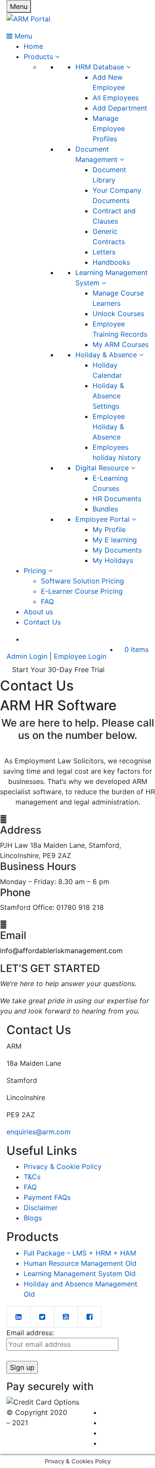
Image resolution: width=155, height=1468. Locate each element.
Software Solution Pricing (82, 581)
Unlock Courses (118, 313)
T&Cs (32, 1176)
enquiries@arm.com (38, 1131)
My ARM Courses (121, 344)
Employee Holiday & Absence (109, 426)
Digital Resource (103, 467)
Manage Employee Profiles (109, 128)
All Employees (116, 97)
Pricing (36, 570)
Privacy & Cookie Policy (63, 1166)
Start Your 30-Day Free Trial (58, 669)
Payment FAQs (47, 1197)
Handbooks (111, 262)
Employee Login (80, 656)
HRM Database (100, 67)
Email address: (30, 1332)
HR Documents (117, 498)
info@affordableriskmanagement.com (61, 950)
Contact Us (42, 622)
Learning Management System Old (80, 1273)
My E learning (115, 539)
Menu (19, 6)
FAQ (47, 601)
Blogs (33, 1218)
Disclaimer (41, 1207)
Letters (104, 252)
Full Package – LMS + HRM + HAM (80, 1253)
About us (38, 611)
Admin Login (26, 656)
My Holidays (113, 560)
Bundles (105, 509)
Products (39, 56)
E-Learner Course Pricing (82, 591)
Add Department (120, 108)
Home (33, 46)
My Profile (109, 529)
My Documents (117, 550)
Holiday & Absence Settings (108, 395)
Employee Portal (103, 519)
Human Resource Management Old (80, 1263)
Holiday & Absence (107, 354)
